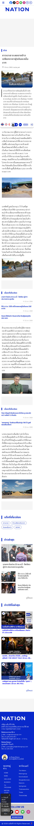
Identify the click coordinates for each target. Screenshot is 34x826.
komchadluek (23, 777)
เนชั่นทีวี (11, 823)
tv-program (7, 786)
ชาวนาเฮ (5, 523)
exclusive (7, 779)
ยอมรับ (6, 810)
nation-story (7, 791)
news (6, 776)
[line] (23, 813)
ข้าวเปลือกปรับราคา (18, 523)
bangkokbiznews (24, 780)
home (6, 773)
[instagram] (28, 813)
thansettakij (23, 795)
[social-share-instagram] (24, 2)
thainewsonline (24, 789)
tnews (21, 792)
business (7, 782)
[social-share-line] (20, 2)
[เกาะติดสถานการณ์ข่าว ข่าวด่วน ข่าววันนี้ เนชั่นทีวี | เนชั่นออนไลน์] (17, 9)
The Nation (22, 770)
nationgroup (23, 774)
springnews (22, 786)
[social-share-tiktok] (14, 2)
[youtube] (17, 813)
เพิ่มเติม (6, 806)
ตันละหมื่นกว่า (7, 527)
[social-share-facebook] (10, 2)
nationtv (21, 783)
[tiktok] (11, 813)
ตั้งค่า (5, 813)
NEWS (18, 527)
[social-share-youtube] (17, 2)
